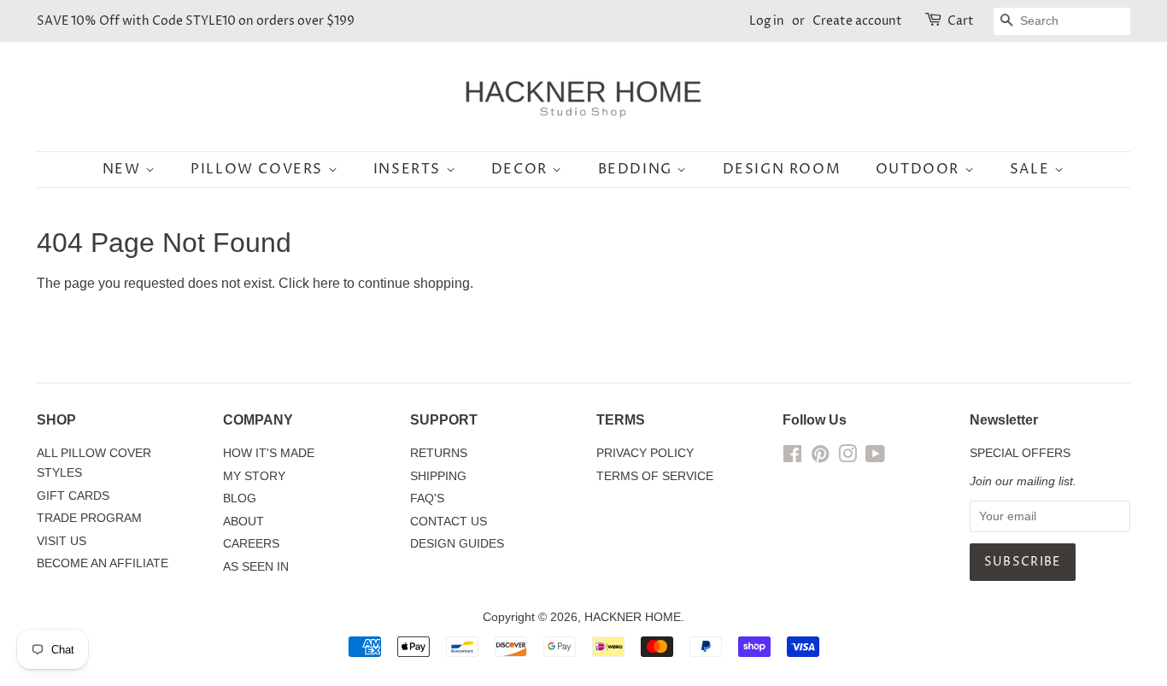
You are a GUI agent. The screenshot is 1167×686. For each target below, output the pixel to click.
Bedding (637, 169)
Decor (522, 169)
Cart (960, 21)
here (326, 283)
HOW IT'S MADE (268, 453)
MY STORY (254, 476)
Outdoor (920, 169)
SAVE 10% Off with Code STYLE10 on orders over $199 (196, 21)
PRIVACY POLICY (645, 453)
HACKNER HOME (632, 617)
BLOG (239, 498)
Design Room (782, 169)
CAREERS (251, 543)
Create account (857, 21)
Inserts (409, 169)
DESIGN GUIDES (457, 543)
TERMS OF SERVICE (654, 476)
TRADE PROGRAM (89, 518)
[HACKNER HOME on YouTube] (875, 457)
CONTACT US (448, 521)
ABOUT (243, 521)
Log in (766, 21)
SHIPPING (438, 476)
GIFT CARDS (73, 496)
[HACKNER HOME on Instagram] (847, 457)
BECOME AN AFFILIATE (102, 563)
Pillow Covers (259, 169)
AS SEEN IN (256, 566)
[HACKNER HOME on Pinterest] (820, 457)
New (124, 169)
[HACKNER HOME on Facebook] (792, 457)
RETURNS (438, 453)
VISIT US (61, 541)
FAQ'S (427, 498)
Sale (1032, 169)
